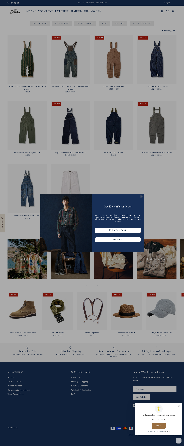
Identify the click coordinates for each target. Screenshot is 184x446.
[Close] (141, 196)
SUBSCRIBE (117, 240)
